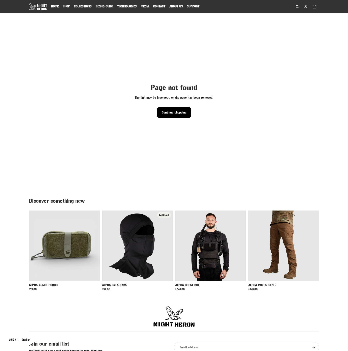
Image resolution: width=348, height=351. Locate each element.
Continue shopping (174, 112)
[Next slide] (94, 246)
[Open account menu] (305, 6)
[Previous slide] (35, 246)
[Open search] (297, 6)
